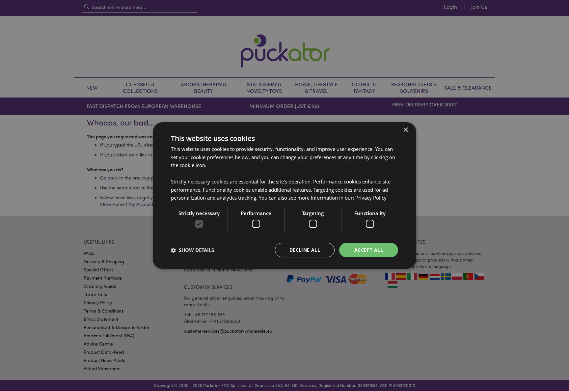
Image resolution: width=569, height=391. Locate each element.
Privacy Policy (371, 197)
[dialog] (284, 195)
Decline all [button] (304, 250)
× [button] (405, 129)
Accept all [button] (368, 250)
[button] (192, 250)
